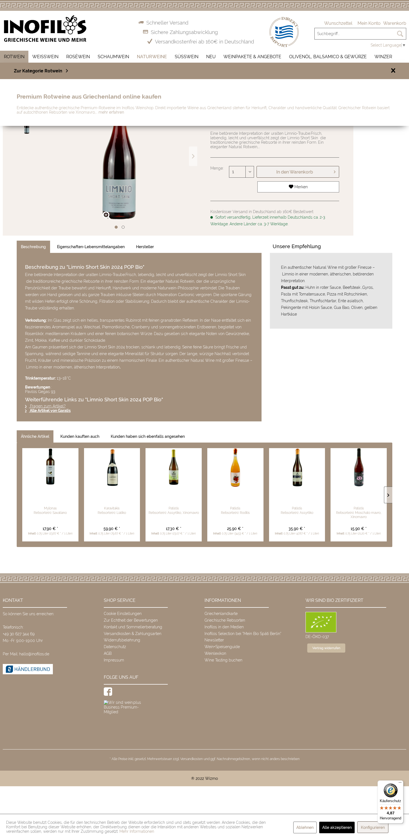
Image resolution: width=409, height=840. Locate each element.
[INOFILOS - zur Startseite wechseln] (45, 28)
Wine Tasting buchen (223, 660)
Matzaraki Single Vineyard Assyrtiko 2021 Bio (297, 499)
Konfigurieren (373, 827)
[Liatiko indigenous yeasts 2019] (112, 467)
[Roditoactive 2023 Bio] (235, 467)
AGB (108, 653)
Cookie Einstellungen (123, 613)
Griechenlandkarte (221, 613)
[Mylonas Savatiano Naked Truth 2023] (50, 467)
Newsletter (214, 640)
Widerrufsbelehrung (122, 640)
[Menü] (400, 783)
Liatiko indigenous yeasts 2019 (112, 496)
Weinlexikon (215, 653)
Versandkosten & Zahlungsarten (132, 633)
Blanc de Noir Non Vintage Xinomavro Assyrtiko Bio (173, 499)
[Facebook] (108, 691)
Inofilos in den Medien (224, 627)
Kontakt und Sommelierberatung (133, 627)
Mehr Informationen (136, 831)
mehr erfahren (111, 112)
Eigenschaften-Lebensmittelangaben (91, 247)
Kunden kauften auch (79, 436)
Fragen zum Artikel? (47, 406)
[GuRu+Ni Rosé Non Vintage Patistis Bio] (359, 467)
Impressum (114, 660)
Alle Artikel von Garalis (50, 410)
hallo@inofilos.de (34, 654)
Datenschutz (115, 646)
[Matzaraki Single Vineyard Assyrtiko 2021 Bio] (297, 467)
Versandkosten (191, 759)
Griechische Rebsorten (224, 620)
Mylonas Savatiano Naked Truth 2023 (50, 499)
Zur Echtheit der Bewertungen (131, 620)
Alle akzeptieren (337, 827)
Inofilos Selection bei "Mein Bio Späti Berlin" (242, 633)
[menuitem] (338, 23)
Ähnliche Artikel (35, 436)
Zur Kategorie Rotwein (38, 71)
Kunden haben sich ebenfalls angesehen (148, 436)
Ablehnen (305, 827)
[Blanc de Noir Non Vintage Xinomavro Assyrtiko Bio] (174, 467)
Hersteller (145, 247)
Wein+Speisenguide (222, 646)
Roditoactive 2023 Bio (235, 496)
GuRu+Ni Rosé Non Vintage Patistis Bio (358, 499)
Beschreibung (33, 247)
